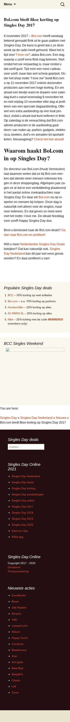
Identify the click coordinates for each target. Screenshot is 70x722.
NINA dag (17, 536)
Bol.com (37, 36)
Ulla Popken (19, 607)
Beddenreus (19, 650)
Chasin (16, 680)
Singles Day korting (23, 488)
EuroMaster (19, 595)
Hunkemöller (15, 307)
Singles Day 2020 (22, 524)
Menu (8, 4)
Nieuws (61, 417)
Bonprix (16, 613)
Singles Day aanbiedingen (28, 494)
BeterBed (17, 668)
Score (15, 692)
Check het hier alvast (48, 139)
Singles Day (8, 417)
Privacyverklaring (18, 571)
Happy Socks (20, 637)
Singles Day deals (23, 482)
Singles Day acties (23, 500)
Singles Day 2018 (22, 512)
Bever (15, 601)
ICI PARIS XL (16, 313)
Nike (10, 319)
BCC (10, 295)
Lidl (14, 686)
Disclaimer (14, 567)
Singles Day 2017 (22, 506)
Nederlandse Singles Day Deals (42, 244)
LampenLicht (20, 625)
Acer (14, 656)
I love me (23, 54)
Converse (18, 643)
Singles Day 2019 (22, 518)
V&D (14, 619)
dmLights (17, 662)
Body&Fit (17, 674)
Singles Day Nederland (36, 417)
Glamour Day (20, 530)
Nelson (16, 631)
